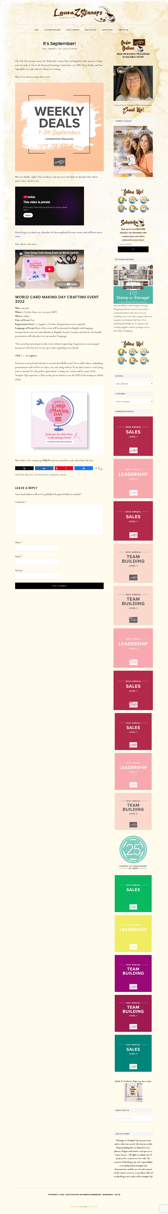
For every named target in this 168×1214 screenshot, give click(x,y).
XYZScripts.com (92, 1206)
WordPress (107, 1195)
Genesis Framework (92, 1195)
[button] (133, 27)
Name (18, 542)
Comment (20, 501)
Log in (117, 1195)
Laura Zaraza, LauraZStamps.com (84, 14)
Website (19, 570)
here (23, 355)
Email (18, 556)
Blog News (29, 474)
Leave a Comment (70, 48)
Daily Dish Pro (72, 1195)
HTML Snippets (75, 1206)
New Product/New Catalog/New (46, 474)
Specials (63, 474)
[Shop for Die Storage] (133, 266)
